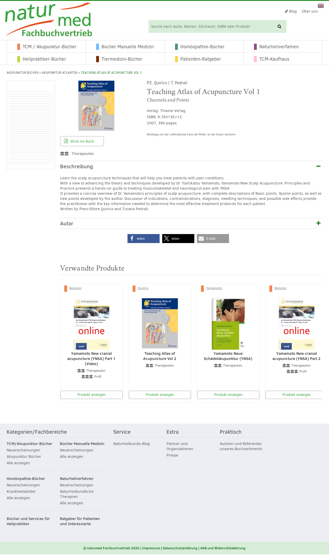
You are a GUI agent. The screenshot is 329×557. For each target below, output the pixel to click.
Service (122, 432)
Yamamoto (214, 288)
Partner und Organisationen (180, 446)
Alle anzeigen (18, 463)
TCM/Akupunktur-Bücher (29, 443)
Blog (292, 11)
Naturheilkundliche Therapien (77, 494)
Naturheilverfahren (279, 47)
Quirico (143, 288)
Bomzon (75, 288)
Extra (173, 432)
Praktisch (231, 432)
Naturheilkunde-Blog (131, 443)
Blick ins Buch (82, 141)
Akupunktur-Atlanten (59, 73)
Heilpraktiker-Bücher (44, 59)
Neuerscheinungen (23, 450)
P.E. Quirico (157, 83)
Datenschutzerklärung (180, 548)
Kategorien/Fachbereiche (37, 432)
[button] (143, 238)
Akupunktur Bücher (22, 73)
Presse (172, 455)
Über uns (310, 11)
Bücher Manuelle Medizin (128, 47)
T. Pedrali (179, 83)
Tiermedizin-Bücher (122, 59)
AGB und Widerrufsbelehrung (222, 548)
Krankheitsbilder (21, 491)
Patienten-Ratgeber (200, 59)
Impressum (151, 548)
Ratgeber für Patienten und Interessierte (80, 521)
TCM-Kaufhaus (274, 59)
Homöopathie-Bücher (202, 47)
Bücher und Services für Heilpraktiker (28, 521)
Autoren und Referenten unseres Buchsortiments (241, 446)
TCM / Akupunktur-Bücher (50, 47)
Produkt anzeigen (91, 394)
